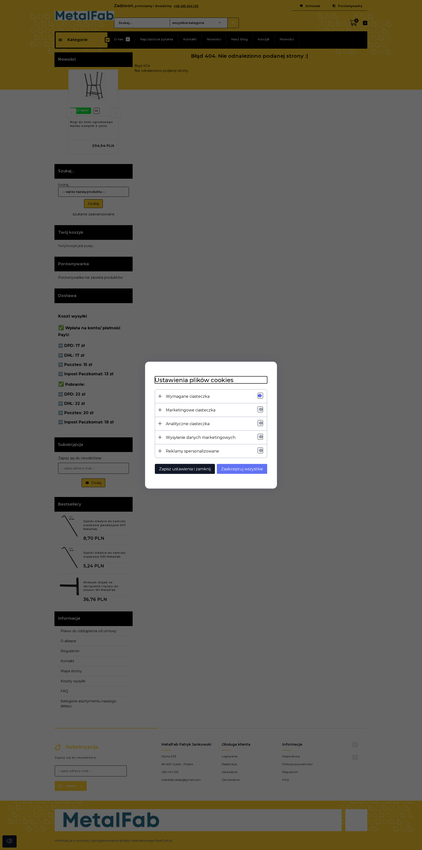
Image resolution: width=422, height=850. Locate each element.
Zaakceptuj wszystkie (242, 468)
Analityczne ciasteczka (188, 423)
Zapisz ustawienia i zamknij (185, 468)
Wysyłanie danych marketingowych (200, 437)
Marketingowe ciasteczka (190, 410)
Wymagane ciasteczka (188, 396)
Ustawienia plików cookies (194, 379)
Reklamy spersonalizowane (192, 451)
